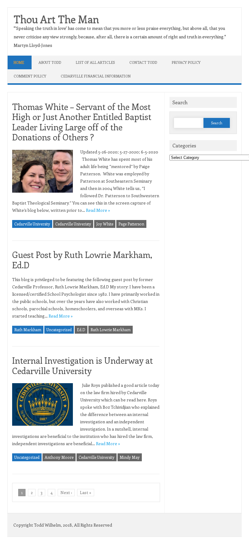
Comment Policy (30, 76)
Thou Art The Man (56, 19)
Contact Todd (143, 62)
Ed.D (81, 329)
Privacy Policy (186, 62)
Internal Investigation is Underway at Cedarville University (82, 365)
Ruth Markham (27, 329)
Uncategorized (59, 329)
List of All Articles (95, 62)
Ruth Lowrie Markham (110, 329)
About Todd (50, 62)
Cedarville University (32, 223)
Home (19, 62)
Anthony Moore (59, 457)
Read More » (98, 210)
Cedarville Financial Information (96, 76)
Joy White (104, 223)
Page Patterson (131, 223)
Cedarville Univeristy (73, 223)
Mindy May (130, 457)
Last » (85, 492)
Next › (66, 492)
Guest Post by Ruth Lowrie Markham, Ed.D (82, 259)
